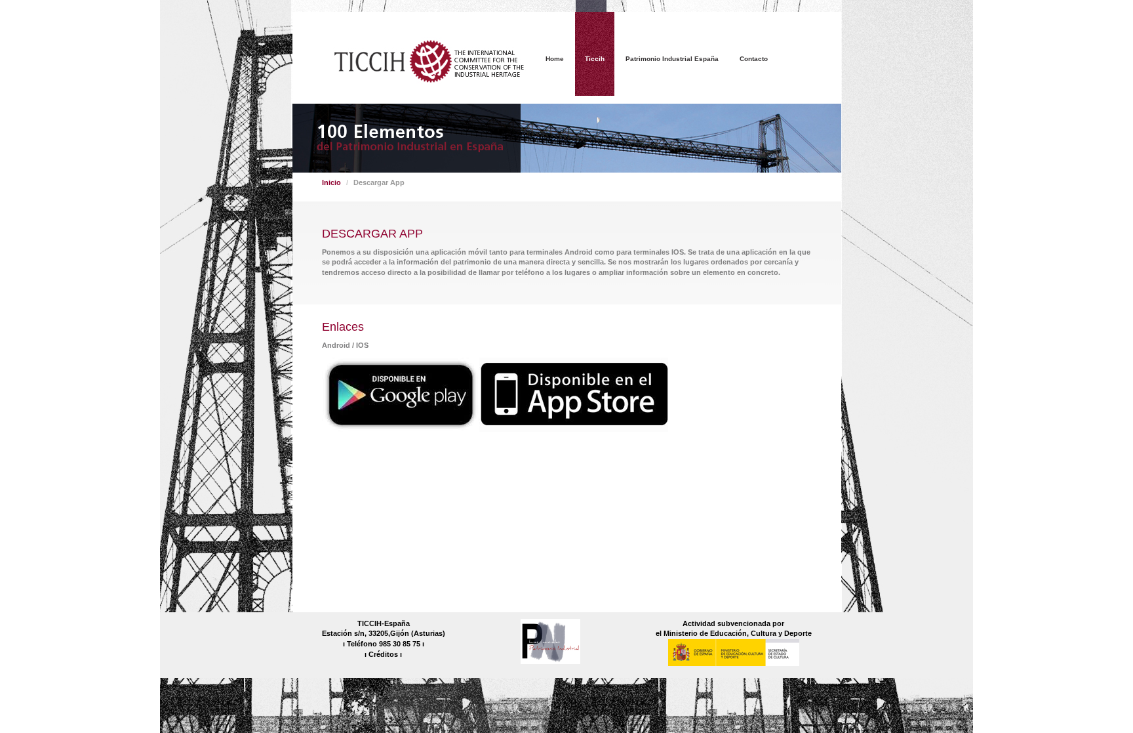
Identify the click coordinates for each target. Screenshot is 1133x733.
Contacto (754, 58)
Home (555, 58)
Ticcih (595, 58)
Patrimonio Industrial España (672, 58)
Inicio (331, 182)
